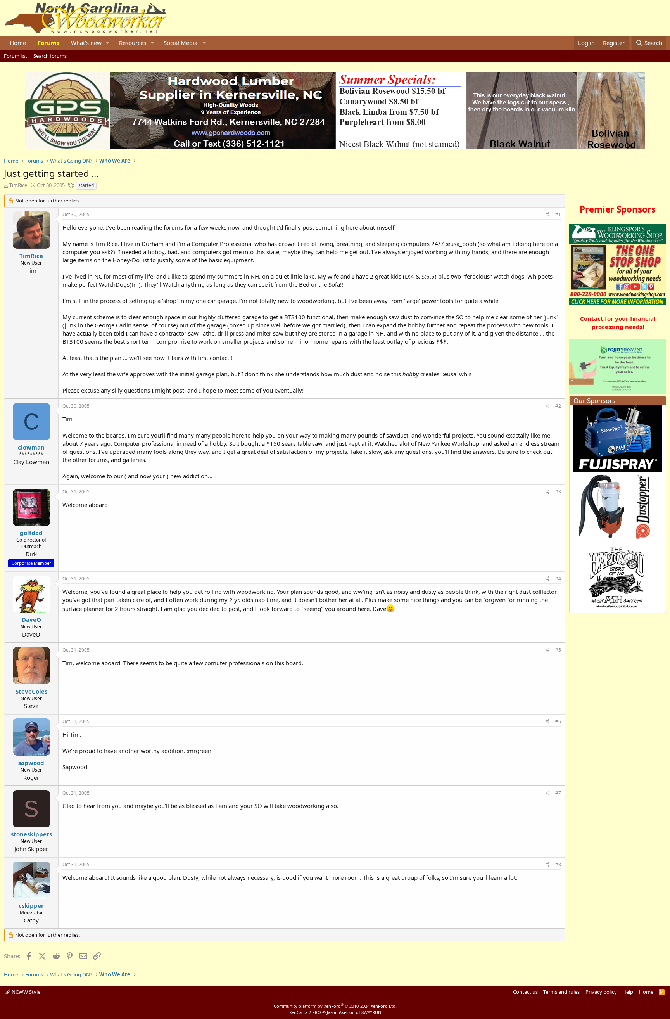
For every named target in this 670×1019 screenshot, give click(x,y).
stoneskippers (31, 834)
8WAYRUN (371, 1012)
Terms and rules (561, 991)
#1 (558, 214)
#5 (558, 650)
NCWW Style (25, 991)
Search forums (50, 55)
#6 (558, 721)
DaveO (31, 619)
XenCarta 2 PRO (305, 1012)
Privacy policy (601, 991)
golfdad (31, 532)
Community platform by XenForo (335, 1006)
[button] (107, 43)
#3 (558, 491)
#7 (558, 793)
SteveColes (31, 691)
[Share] (548, 214)
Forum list (15, 55)
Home (18, 43)
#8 (558, 864)
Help (627, 991)
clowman (31, 447)
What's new (86, 43)
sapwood (31, 762)
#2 (558, 406)
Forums (48, 43)
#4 (558, 578)
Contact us (525, 991)
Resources (132, 43)
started (86, 185)
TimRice (18, 185)
